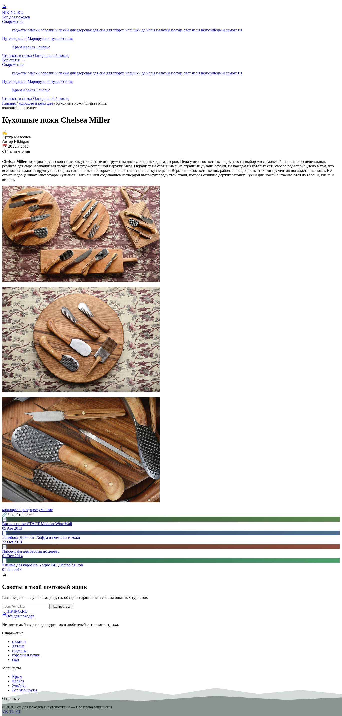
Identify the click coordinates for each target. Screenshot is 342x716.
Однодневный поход (51, 55)
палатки (163, 30)
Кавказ (29, 47)
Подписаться (61, 606)
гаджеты (19, 30)
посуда (177, 30)
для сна (99, 30)
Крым (17, 47)
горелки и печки (55, 30)
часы (196, 30)
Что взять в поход (17, 55)
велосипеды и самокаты (221, 30)
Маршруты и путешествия (50, 38)
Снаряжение (12, 21)
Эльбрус (43, 47)
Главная (9, 103)
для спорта (115, 30)
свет (187, 30)
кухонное (45, 509)
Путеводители (14, 38)
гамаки (34, 30)
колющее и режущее (36, 103)
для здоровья (81, 30)
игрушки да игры (140, 30)
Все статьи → (13, 60)
